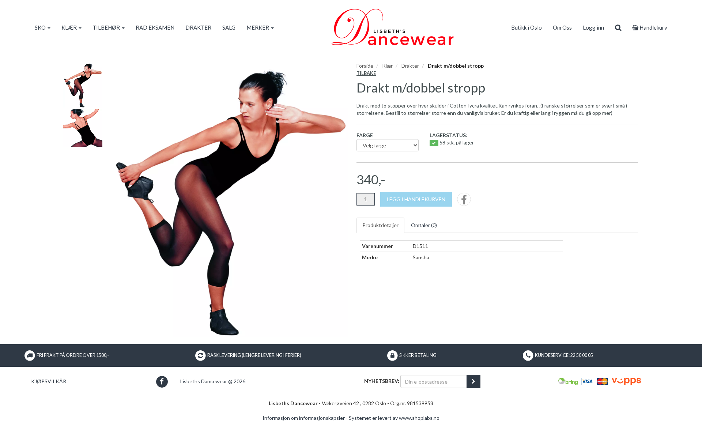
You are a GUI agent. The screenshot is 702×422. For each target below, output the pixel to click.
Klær (387, 66)
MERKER (258, 27)
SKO (41, 27)
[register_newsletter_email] (473, 381)
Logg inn (593, 27)
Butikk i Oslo (526, 27)
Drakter (410, 66)
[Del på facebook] (464, 202)
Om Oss (562, 27)
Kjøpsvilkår (48, 381)
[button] (162, 381)
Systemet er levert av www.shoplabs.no (394, 418)
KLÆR (69, 27)
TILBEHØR (107, 27)
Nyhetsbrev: (381, 381)
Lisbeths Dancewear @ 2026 (212, 381)
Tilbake (366, 73)
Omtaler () (424, 225)
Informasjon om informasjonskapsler (304, 418)
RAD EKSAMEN (155, 27)
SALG (228, 27)
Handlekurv (652, 27)
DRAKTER (198, 27)
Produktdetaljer (380, 225)
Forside (364, 66)
